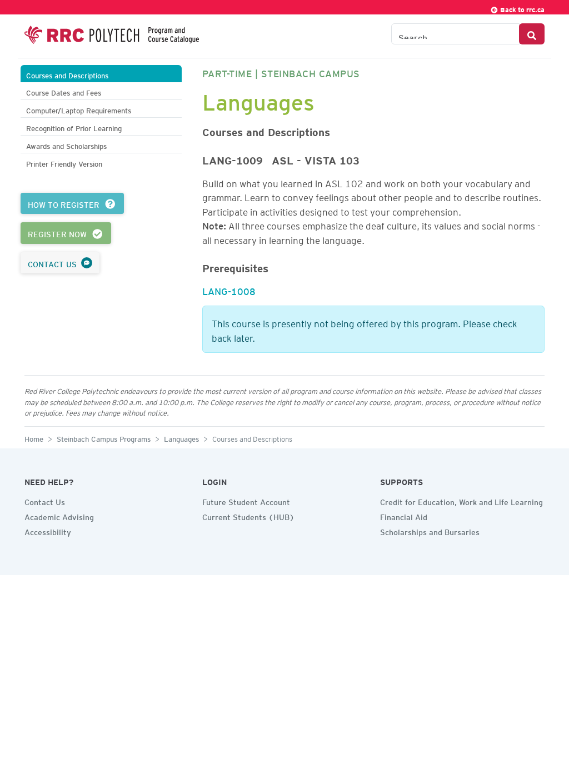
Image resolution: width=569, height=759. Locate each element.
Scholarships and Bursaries (430, 530)
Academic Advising (59, 515)
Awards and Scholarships (66, 144)
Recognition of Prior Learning (74, 126)
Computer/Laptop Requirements (78, 109)
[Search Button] (532, 33)
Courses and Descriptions (67, 74)
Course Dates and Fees (63, 91)
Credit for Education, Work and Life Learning (461, 500)
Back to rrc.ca (521, 8)
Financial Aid (403, 515)
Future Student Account (246, 500)
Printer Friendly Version (64, 162)
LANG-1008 (229, 289)
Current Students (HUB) (248, 515)
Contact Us (44, 500)
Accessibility (47, 530)
